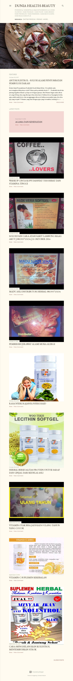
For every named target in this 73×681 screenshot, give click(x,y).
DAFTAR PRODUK (29, 19)
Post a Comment (18, 102)
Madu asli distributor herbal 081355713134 (35, 291)
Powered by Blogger (38, 672)
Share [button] (10, 102)
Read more (60, 102)
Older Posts (59, 660)
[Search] (63, 5)
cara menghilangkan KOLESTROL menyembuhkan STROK (29, 648)
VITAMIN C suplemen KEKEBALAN (28, 577)
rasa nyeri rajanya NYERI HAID (27, 403)
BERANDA (18, 19)
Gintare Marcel (42, 675)
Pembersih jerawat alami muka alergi (32, 344)
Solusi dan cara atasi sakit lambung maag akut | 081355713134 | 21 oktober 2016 (35, 237)
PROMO (39, 19)
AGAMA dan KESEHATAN (28, 121)
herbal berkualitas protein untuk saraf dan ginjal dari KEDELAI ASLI (34, 471)
